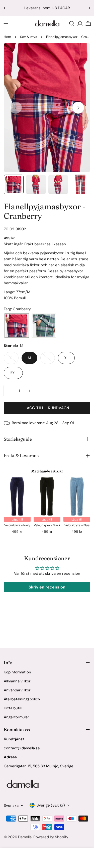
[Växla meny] (6, 23)
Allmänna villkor (17, 681)
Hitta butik (13, 708)
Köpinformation (17, 672)
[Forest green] (44, 326)
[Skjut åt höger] (78, 108)
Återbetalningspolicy (22, 699)
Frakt (28, 244)
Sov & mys (28, 37)
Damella (25, 837)
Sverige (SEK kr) (51, 805)
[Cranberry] (17, 326)
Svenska (11, 805)
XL (66, 357)
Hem (7, 37)
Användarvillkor (17, 690)
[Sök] (72, 23)
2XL (13, 372)
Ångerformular (16, 717)
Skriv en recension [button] (47, 587)
